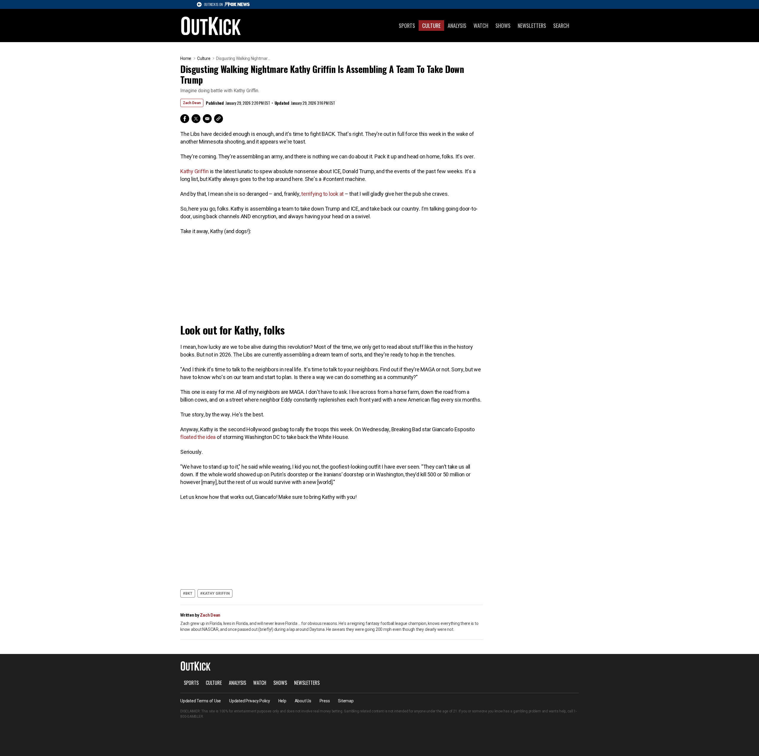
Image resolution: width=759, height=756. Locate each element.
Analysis (457, 25)
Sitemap (345, 700)
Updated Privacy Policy (249, 700)
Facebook (184, 118)
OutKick (211, 25)
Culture (431, 25)
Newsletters (532, 25)
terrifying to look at (323, 194)
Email (207, 118)
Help (282, 700)
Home (185, 58)
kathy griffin (216, 593)
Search (561, 25)
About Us (303, 700)
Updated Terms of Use (200, 700)
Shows (503, 25)
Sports (407, 25)
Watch (480, 25)
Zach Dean (192, 103)
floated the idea (198, 437)
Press (325, 700)
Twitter (196, 118)
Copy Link (218, 118)
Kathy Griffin (194, 171)
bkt (188, 593)
